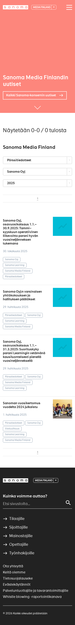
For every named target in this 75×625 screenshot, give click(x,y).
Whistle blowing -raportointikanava (32, 596)
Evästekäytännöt (16, 584)
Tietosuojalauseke (18, 578)
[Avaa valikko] (68, 7)
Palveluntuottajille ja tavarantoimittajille (35, 590)
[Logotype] (15, 480)
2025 (11, 183)
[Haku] (68, 503)
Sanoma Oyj (16, 172)
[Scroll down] (37, 107)
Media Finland (42, 7)
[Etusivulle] (15, 7)
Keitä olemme (14, 572)
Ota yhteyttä (13, 566)
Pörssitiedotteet (19, 160)
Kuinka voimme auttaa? (25, 496)
